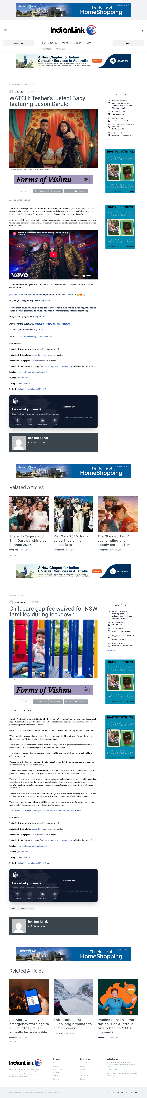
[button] (141, 30)
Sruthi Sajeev (103, 550)
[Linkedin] (35, 442)
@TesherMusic (16, 294)
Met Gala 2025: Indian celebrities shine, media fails (72, 540)
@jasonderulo (34, 294)
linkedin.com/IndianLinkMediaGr (32, 389)
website (43, 349)
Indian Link (20, 92)
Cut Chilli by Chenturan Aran (122, 135)
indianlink (25, 383)
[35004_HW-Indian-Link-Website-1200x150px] (73, 10)
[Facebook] (28, 442)
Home (11, 85)
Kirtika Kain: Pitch (119, 129)
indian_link (23, 377)
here (37, 360)
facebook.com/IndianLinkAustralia (33, 372)
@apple (38, 324)
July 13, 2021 (46, 300)
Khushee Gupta (59, 550)
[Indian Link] (73, 30)
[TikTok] (127, 1092)
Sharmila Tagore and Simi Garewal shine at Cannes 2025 (27, 540)
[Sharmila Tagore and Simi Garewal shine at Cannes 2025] (29, 514)
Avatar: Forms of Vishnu (121, 121)
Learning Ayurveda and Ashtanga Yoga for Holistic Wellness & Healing (122, 105)
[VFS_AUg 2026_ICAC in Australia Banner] (73, 61)
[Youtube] (44, 442)
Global (31, 85)
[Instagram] (31, 442)
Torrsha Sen (14, 550)
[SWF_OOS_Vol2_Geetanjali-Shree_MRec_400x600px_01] (120, 171)
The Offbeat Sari (118, 114)
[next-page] (15, 554)
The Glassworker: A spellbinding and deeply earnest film (114, 540)
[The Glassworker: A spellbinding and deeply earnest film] (118, 514)
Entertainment (21, 85)
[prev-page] (11, 554)
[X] (41, 442)
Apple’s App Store (52, 366)
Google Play (67, 366)
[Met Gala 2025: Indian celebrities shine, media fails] (74, 514)
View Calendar (110, 140)
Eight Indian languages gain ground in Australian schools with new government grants (121, 1064)
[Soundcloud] (38, 442)
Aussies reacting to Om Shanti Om (37, 336)
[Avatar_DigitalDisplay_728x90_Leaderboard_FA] (53, 179)
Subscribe (36, 355)
